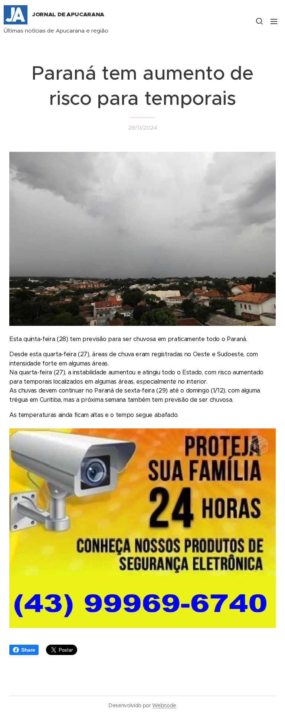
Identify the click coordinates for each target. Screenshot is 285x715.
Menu (273, 21)
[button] (259, 21)
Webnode (164, 705)
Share (28, 650)
